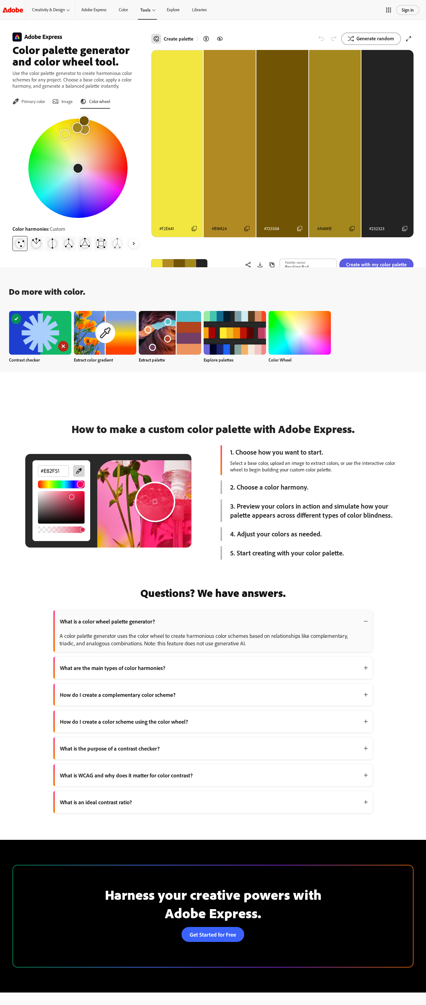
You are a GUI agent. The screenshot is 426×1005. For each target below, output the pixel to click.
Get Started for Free (213, 934)
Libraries (199, 9)
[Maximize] (409, 39)
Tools (145, 9)
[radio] (19, 243)
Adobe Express (93, 9)
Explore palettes (219, 359)
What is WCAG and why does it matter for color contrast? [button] (126, 775)
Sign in (408, 9)
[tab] (28, 101)
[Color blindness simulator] (220, 39)
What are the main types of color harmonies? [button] (112, 667)
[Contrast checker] (206, 39)
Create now (40, 332)
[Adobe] (13, 10)
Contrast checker (24, 359)
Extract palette (152, 359)
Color (123, 9)
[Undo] (321, 39)
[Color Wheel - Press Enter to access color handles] (78, 168)
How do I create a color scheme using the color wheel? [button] (124, 721)
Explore (173, 9)
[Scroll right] (134, 244)
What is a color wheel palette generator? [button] (107, 621)
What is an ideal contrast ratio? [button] (96, 802)
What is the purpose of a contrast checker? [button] (110, 748)
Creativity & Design (48, 9)
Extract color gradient (93, 359)
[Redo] (334, 39)
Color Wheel (280, 359)
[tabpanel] (78, 182)
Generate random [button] (375, 38)
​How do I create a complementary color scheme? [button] (118, 694)
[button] (389, 10)
